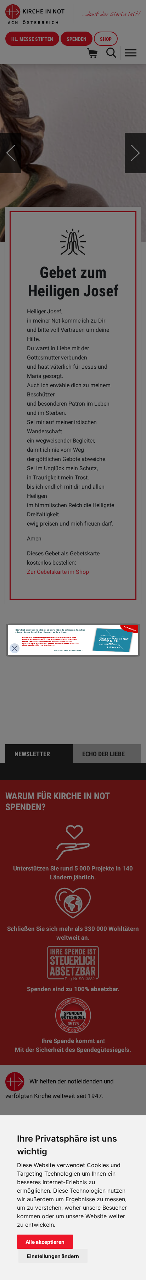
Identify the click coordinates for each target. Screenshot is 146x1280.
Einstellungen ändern (53, 1256)
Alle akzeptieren (45, 1242)
